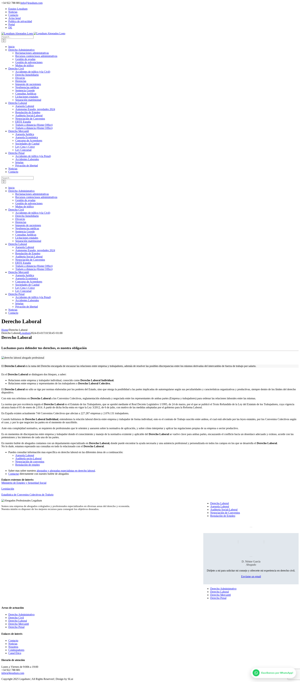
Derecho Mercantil (220, 594)
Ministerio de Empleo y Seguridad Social (23, 482)
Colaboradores (16, 649)
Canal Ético (14, 653)
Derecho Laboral (219, 503)
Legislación (7, 488)
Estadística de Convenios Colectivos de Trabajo (27, 494)
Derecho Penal (218, 598)
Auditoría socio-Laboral (28, 458)
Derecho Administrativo (223, 588)
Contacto (13, 640)
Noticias (12, 643)
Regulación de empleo (27, 464)
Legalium (25, 333)
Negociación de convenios (29, 461)
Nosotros (13, 646)
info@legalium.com (32, 2)
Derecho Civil (16, 617)
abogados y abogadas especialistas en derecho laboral (66, 470)
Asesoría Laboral (24, 455)
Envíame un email (251, 576)
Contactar (13, 473)
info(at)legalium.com (12, 673)
